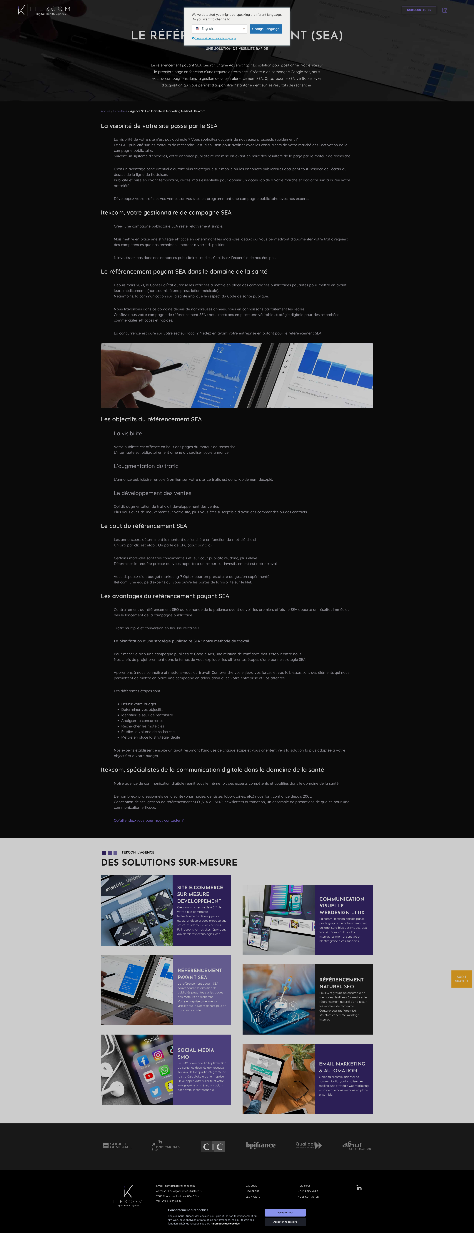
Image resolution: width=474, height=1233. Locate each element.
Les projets (253, 1197)
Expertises (120, 111)
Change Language (265, 29)
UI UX (342, 906)
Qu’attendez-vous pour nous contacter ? (149, 820)
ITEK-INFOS (304, 1186)
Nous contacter (308, 1197)
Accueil (105, 111)
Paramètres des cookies (225, 1223)
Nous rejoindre (308, 1191)
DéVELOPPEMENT (200, 895)
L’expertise (252, 1191)
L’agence (251, 1186)
